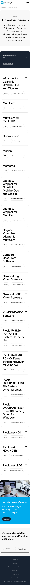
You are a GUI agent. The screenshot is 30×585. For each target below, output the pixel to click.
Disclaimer (15, 570)
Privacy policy (15, 574)
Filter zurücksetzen (8, 63)
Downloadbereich (12, 7)
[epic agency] (5, 581)
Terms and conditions (15, 567)
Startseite (3, 7)
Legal (15, 563)
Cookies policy (15, 578)
